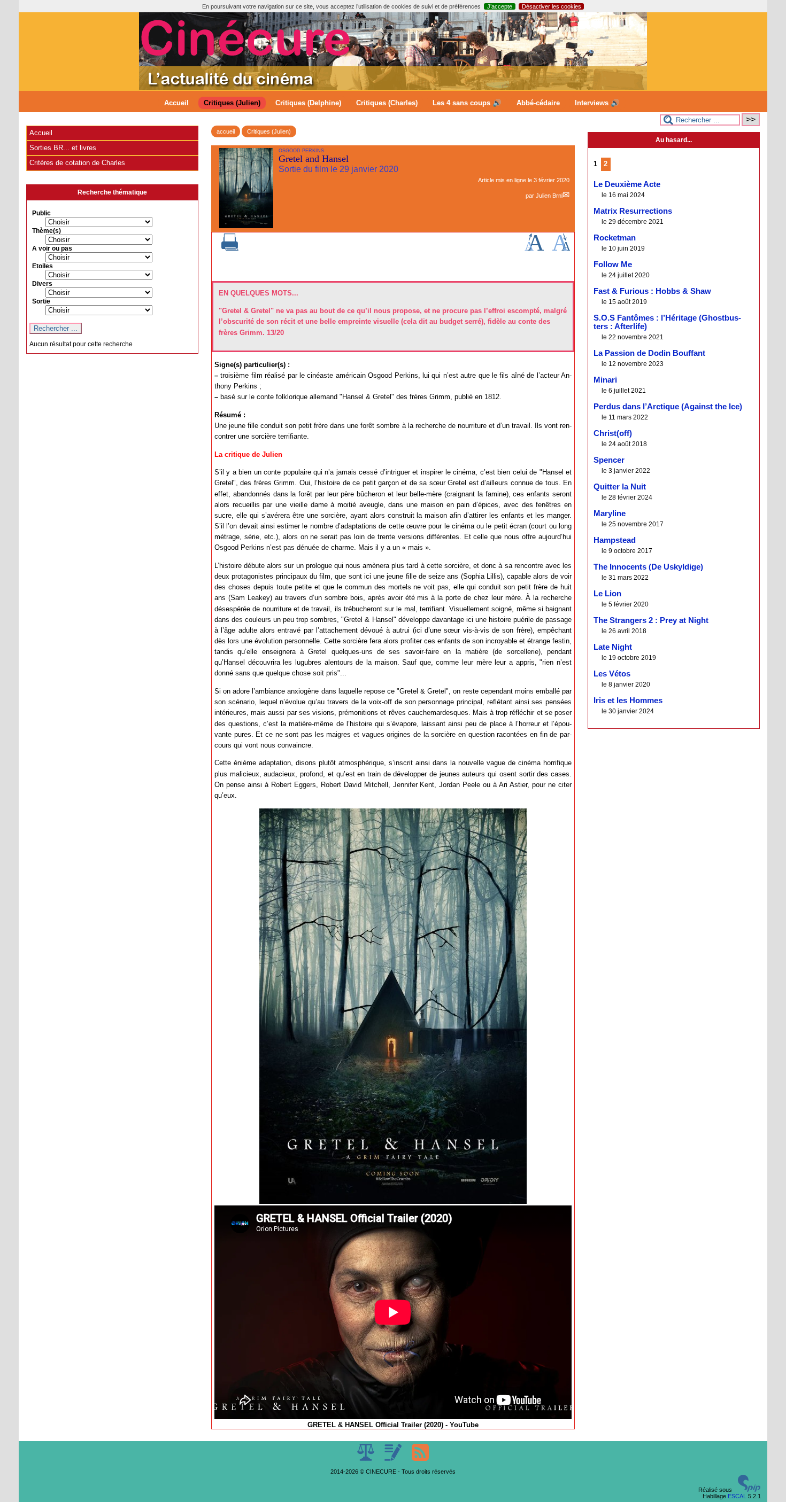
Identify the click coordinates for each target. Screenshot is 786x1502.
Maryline (610, 513)
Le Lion (607, 593)
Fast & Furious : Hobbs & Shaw (652, 291)
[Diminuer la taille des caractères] (561, 248)
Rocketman (615, 238)
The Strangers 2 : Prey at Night (651, 620)
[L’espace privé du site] (393, 1459)
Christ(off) (613, 433)
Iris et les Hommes (628, 700)
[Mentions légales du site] (366, 1459)
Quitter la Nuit (620, 486)
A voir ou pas (52, 248)
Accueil (176, 103)
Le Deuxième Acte (627, 184)
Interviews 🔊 (597, 103)
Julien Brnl (549, 195)
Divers (42, 283)
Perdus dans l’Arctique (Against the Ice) (668, 406)
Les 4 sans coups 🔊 (467, 103)
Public (41, 213)
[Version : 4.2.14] (749, 1490)
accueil (226, 131)
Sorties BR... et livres (62, 148)
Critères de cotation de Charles (77, 163)
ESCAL (737, 1496)
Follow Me (613, 264)
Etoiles (42, 266)
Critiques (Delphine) (308, 103)
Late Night (613, 647)
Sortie (41, 301)
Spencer (609, 460)
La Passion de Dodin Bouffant (649, 353)
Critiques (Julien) (232, 103)
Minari (605, 380)
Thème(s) (46, 231)
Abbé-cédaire (538, 103)
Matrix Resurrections (633, 211)
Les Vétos (612, 674)
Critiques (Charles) (387, 103)
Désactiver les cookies (551, 6)
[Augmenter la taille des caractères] (534, 248)
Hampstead (615, 540)
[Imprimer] (229, 248)
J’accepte (499, 6)
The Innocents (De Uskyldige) (648, 567)
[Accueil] (393, 87)
